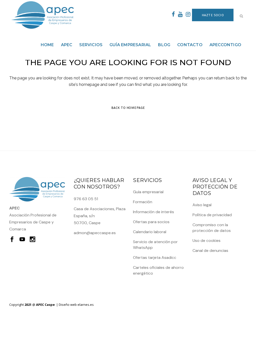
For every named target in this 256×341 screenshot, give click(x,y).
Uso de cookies (206, 240)
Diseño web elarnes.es (76, 304)
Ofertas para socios (151, 221)
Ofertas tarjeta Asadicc (154, 257)
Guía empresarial (148, 191)
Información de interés (153, 211)
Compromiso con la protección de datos (211, 227)
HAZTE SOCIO (213, 15)
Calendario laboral (149, 231)
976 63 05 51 (86, 198)
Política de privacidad (212, 214)
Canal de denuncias (210, 250)
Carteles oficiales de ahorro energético (158, 270)
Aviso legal (202, 204)
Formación (142, 201)
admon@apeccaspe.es (95, 232)
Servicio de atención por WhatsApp (155, 244)
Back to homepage (128, 107)
